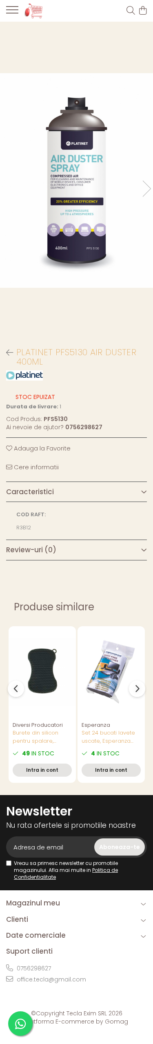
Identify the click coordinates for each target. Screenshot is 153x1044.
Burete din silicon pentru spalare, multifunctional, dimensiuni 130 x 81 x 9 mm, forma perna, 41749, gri (42, 737)
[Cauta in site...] (130, 11)
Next (146, 188)
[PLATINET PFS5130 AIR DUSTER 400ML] (76, 180)
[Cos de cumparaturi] (142, 11)
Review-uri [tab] (31, 550)
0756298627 (33, 968)
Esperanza (96, 725)
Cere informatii (35, 467)
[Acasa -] (53, 10)
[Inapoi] (6, 352)
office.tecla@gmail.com (50, 979)
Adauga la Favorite (41, 448)
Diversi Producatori (38, 725)
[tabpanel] (76, 180)
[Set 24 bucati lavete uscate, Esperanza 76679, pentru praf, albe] (111, 671)
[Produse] (12, 12)
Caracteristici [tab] (30, 492)
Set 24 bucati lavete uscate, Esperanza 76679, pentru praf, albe (108, 737)
